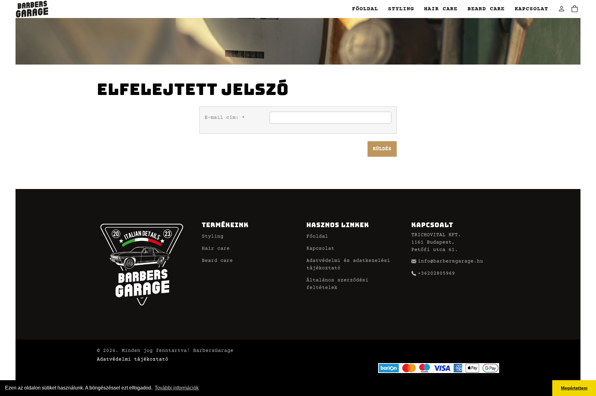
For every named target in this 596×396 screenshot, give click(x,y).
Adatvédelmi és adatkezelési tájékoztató (348, 264)
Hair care (441, 9)
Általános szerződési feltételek (337, 283)
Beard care (486, 9)
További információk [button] (177, 387)
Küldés (382, 149)
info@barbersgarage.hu (450, 261)
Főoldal (365, 9)
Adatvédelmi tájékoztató (132, 359)
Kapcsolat (531, 9)
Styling (401, 9)
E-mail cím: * (225, 117)
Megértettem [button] (574, 387)
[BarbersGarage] (32, 9)
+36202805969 (436, 273)
